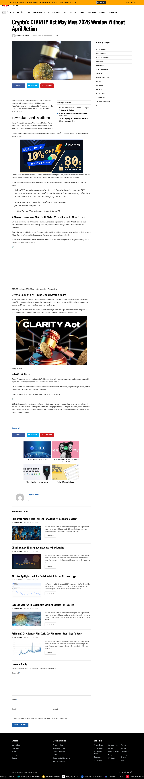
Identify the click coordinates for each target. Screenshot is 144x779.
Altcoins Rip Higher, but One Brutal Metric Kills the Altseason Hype (73, 120)
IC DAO (81, 12)
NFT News (99, 86)
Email (14, 709)
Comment (16, 673)
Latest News (38, 12)
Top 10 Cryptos (54, 12)
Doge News (100, 65)
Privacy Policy (58, 745)
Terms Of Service (59, 761)
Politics (99, 90)
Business (99, 61)
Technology (101, 98)
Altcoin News (47, 36)
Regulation (100, 94)
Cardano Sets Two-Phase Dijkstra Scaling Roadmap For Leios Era (43, 605)
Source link (16, 428)
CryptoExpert (23, 36)
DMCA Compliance (59, 755)
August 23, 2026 (29, 609)
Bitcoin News (101, 53)
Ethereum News (102, 69)
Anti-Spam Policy (59, 748)
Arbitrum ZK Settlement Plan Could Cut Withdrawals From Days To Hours (47, 633)
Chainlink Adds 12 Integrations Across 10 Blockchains (73, 114)
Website (56, 709)
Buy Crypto (113, 12)
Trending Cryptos (103, 102)
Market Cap (16, 745)
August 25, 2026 (29, 523)
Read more (50, 536)
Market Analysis (102, 78)
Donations (92, 12)
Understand (101, 2)
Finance (99, 74)
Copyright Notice (59, 752)
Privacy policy (130, 2)
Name (14, 700)
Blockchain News (102, 57)
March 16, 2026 (36, 36)
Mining (98, 82)
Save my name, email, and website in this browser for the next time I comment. (40, 718)
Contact (102, 12)
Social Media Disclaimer (61, 758)
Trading (14, 752)
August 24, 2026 (29, 580)
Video (98, 106)
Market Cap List (69, 12)
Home (28, 12)
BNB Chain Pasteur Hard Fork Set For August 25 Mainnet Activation (74, 109)
